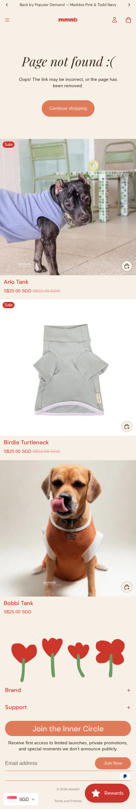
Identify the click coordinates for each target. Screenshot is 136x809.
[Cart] (128, 20)
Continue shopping (68, 108)
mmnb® (73, 789)
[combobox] (21, 799)
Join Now (113, 763)
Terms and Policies (68, 801)
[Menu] (7, 20)
